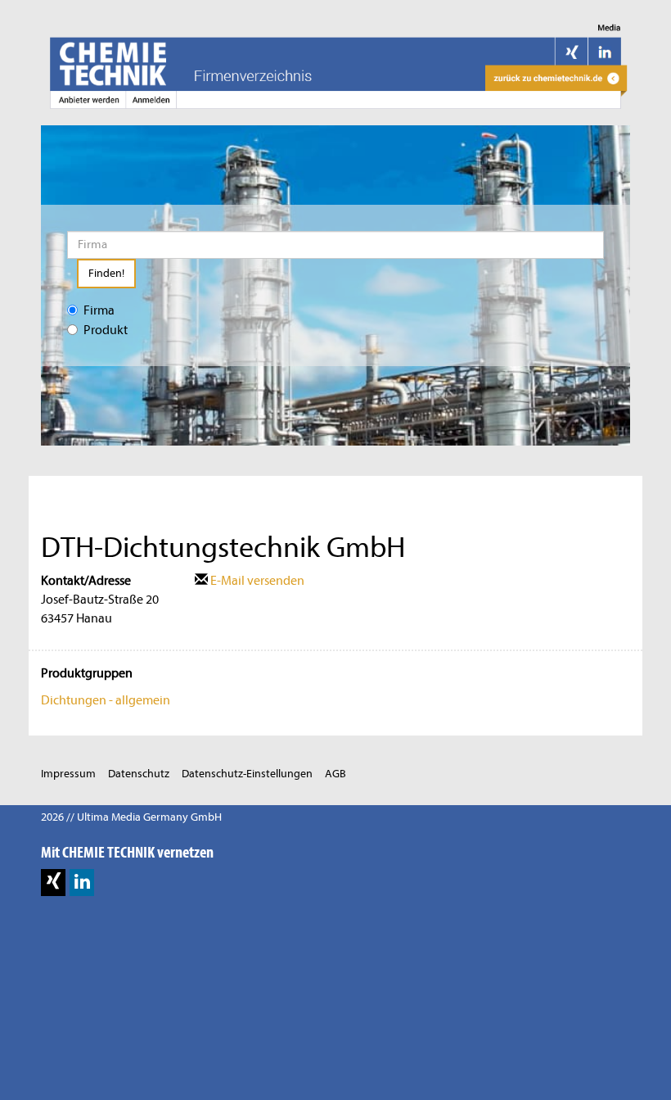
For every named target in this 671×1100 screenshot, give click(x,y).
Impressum (68, 774)
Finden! (106, 273)
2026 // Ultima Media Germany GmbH (131, 817)
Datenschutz (138, 774)
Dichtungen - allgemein (105, 700)
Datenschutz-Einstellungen (247, 774)
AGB (335, 774)
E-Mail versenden (256, 580)
